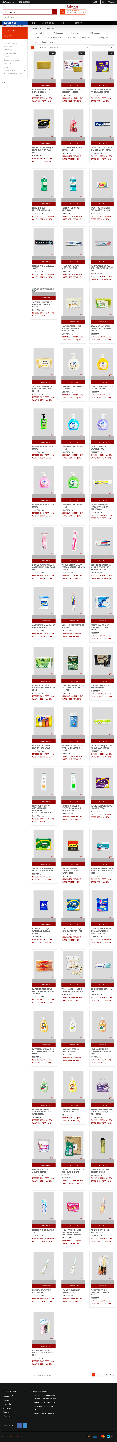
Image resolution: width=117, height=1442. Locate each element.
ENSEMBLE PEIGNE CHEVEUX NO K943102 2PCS (100, 1292)
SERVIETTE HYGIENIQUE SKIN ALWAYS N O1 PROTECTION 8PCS (101, 931)
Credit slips (7, 1404)
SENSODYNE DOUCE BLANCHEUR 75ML (70, 267)
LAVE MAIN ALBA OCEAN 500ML (72, 447)
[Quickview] (46, 81)
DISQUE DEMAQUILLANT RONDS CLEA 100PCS (102, 746)
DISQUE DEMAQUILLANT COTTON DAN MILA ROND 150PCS (73, 567)
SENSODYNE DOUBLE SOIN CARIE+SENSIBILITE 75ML (102, 268)
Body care (8, 67)
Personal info (8, 1396)
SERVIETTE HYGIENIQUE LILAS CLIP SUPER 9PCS (71, 929)
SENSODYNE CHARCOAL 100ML (43, 267)
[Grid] (32, 47)
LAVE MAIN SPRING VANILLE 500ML (70, 1050)
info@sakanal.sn (48, 1413)
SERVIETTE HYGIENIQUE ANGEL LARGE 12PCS (101, 90)
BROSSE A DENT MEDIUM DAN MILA (72, 626)
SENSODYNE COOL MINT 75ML (43, 1231)
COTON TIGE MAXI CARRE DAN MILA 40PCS (43, 626)
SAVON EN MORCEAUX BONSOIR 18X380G (71, 90)
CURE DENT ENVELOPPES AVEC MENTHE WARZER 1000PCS (72, 687)
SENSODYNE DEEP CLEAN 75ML (102, 990)
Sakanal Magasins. (15, 1436)
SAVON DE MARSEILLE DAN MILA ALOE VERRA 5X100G (101, 328)
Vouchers (7, 1412)
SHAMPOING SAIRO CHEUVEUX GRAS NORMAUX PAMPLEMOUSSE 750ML (42, 809)
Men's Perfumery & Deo (13, 74)
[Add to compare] (42, 81)
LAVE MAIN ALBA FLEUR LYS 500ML (72, 387)
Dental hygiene (10, 70)
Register (112, 2)
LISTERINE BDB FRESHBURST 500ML (41, 209)
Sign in (105, 2)
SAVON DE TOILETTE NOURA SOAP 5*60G (41, 746)
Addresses (7, 1408)
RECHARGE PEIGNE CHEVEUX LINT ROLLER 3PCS (42, 1352)
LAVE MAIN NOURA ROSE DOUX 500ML (72, 148)
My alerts (7, 1416)
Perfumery (8, 50)
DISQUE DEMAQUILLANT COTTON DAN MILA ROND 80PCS (44, 567)
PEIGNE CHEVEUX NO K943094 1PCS (41, 1291)
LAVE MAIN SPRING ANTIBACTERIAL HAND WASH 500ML (42, 1111)
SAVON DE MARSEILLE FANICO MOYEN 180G (100, 209)
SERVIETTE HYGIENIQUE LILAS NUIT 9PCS (101, 807)
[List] (36, 47)
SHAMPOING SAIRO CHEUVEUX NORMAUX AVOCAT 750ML (71, 808)
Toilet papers (9, 46)
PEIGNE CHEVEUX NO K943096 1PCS (70, 1291)
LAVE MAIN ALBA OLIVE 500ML (42, 447)
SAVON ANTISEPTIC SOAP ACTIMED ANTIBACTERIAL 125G (102, 870)
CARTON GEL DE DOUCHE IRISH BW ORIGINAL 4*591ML (72, 1172)
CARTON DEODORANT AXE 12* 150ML (101, 686)
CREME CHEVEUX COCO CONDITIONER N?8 (101, 1170)
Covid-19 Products (11, 53)
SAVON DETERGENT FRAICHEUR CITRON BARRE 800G (99, 506)
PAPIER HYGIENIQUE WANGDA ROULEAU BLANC (41, 931)
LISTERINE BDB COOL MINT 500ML (70, 209)
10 (106, 1375)
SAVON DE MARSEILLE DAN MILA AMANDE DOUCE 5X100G (71, 328)
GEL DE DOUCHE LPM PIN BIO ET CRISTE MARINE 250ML (72, 747)
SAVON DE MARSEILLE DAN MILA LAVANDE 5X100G (42, 304)
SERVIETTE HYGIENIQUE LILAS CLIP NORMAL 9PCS (43, 869)
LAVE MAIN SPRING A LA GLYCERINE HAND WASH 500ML (43, 1051)
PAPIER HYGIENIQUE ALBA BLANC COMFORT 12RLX (101, 627)
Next (112, 1375)
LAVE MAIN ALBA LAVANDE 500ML (98, 447)
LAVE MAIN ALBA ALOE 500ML (71, 505)
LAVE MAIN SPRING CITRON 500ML (70, 1110)
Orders (6, 1400)
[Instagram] (25, 1425)
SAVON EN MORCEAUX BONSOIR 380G (42, 90)
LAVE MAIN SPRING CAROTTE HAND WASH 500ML (101, 1051)
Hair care (7, 63)
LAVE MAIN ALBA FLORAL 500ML (43, 505)
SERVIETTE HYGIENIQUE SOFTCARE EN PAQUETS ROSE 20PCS (101, 1111)
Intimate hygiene (10, 43)
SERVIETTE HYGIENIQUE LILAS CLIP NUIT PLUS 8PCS (42, 150)
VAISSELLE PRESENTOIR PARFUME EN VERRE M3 (72, 990)
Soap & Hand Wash (11, 60)
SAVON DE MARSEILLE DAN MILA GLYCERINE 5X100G (42, 388)
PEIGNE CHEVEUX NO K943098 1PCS (100, 1231)
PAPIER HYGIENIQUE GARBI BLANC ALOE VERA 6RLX (43, 687)
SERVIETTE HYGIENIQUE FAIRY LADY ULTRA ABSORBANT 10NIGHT (71, 1232)
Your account (9, 1391)
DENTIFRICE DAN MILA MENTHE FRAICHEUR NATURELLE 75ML (101, 567)
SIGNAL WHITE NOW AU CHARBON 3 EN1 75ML (101, 148)
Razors (6, 56)
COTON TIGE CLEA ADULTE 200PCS (40, 1170)
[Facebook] (19, 1425)
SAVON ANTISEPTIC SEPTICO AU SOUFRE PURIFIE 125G (70, 870)
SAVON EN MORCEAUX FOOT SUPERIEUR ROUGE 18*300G (43, 991)
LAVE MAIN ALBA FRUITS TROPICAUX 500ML (102, 387)
